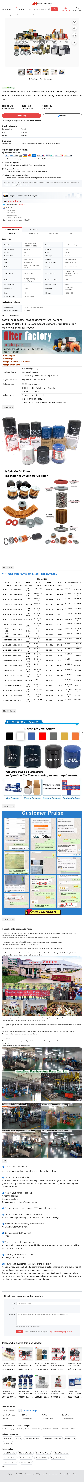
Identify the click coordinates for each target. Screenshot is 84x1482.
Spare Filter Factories (62, 1453)
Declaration (63, 1474)
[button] (75, 233)
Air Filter (44, 1415)
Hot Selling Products (8, 1415)
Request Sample (35, 120)
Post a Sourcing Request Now (61, 1332)
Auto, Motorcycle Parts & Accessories (18, 15)
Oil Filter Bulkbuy (26, 1463)
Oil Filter (24, 1415)
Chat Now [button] (63, 116)
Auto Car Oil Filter (41, 1458)
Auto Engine (7, 1438)
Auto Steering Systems (32, 1438)
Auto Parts (33, 15)
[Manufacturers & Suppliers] (42, 4)
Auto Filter (41, 15)
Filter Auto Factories (25, 1453)
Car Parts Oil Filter (26, 1458)
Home (3, 15)
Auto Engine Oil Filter (10, 1463)
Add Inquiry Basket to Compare (42, 79)
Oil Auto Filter (8, 1443)
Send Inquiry (21, 116)
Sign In (5, 220)
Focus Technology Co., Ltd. (28, 1474)
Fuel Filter (5, 1419)
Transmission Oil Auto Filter (52, 1438)
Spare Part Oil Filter (10, 1458)
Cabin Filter (65, 1415)
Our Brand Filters (47, 1419)
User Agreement (53, 1474)
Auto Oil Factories (9, 1453)
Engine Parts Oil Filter (58, 1458)
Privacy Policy (72, 1474)
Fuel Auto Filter (70, 1438)
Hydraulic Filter (27, 1419)
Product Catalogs (31, 1411)
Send (19, 1332)
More (4, 1467)
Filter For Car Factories (43, 1453)
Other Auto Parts (67, 1419)
